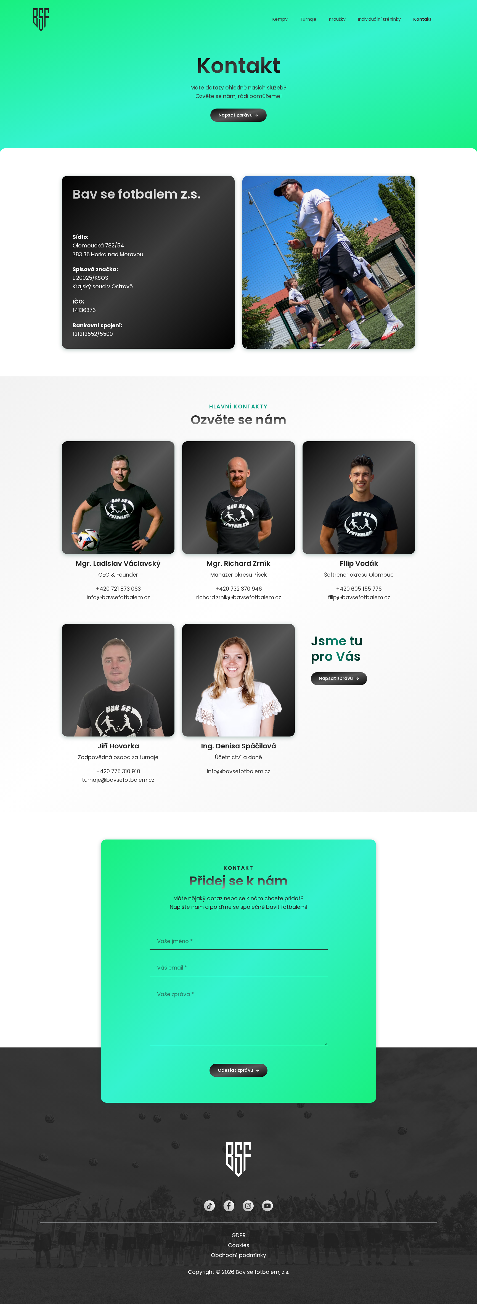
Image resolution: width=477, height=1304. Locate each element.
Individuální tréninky (379, 19)
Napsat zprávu (236, 115)
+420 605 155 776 (359, 589)
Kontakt (422, 19)
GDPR (239, 1235)
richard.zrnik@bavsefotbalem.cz (238, 597)
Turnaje (308, 19)
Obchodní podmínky (238, 1255)
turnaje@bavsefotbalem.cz (118, 780)
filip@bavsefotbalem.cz (359, 597)
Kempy (280, 19)
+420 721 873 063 (118, 589)
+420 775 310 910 (118, 771)
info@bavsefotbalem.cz (118, 597)
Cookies (238, 1245)
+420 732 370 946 (238, 589)
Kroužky (337, 19)
